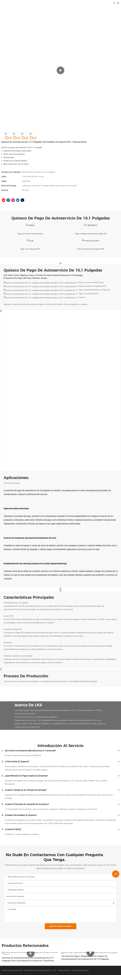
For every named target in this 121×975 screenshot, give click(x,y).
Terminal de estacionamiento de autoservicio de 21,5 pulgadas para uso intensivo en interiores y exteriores (28, 959)
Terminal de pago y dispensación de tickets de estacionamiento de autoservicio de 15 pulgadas (85, 957)
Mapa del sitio (64, 970)
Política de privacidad (80, 970)
